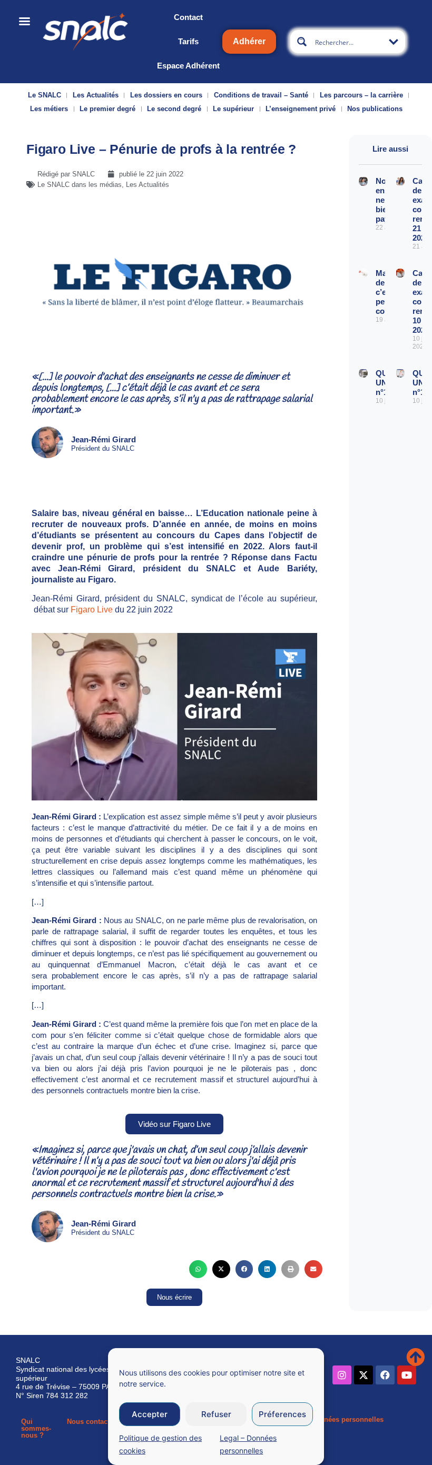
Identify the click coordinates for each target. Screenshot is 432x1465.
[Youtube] (406, 1374)
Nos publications (374, 109)
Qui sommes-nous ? (36, 1428)
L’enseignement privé (301, 109)
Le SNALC (44, 95)
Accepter (150, 1414)
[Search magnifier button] (301, 41)
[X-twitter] (363, 1374)
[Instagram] (341, 1374)
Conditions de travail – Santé (261, 95)
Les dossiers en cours (166, 95)
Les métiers (49, 109)
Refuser (216, 1414)
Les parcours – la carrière (361, 95)
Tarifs (188, 41)
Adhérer (249, 41)
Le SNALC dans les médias (79, 185)
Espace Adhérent (188, 65)
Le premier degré (107, 109)
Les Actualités (96, 95)
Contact (188, 17)
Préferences (282, 1414)
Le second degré (174, 109)
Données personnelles (347, 1419)
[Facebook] (385, 1374)
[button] (198, 1269)
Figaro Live (92, 609)
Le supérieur (233, 109)
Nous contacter (91, 1422)
